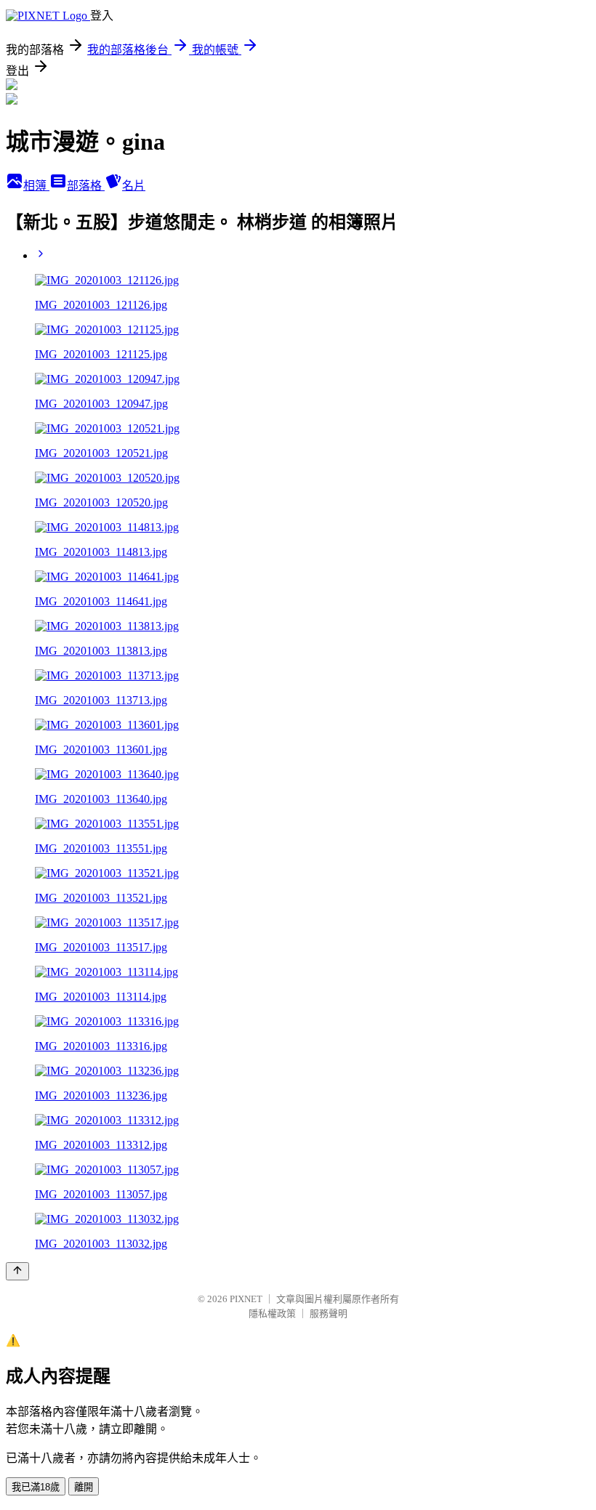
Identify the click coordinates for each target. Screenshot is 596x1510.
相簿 (36, 185)
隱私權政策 (272, 1313)
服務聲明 (328, 1313)
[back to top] (17, 1271)
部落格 (86, 185)
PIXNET (246, 1298)
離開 (83, 1487)
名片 (133, 185)
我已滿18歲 (36, 1487)
